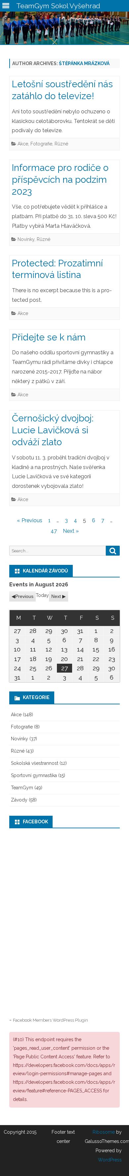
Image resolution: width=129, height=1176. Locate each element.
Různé (61, 143)
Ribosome (104, 1132)
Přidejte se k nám (49, 337)
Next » (71, 531)
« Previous (29, 520)
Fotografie (41, 143)
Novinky (26, 239)
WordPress (110, 1159)
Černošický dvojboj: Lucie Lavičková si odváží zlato (53, 430)
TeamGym (22, 787)
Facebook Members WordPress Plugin (50, 1020)
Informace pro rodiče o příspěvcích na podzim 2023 (60, 179)
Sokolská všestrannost (34, 763)
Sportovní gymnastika (34, 775)
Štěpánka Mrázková (84, 63)
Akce (23, 143)
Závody (19, 800)
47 (54, 531)
